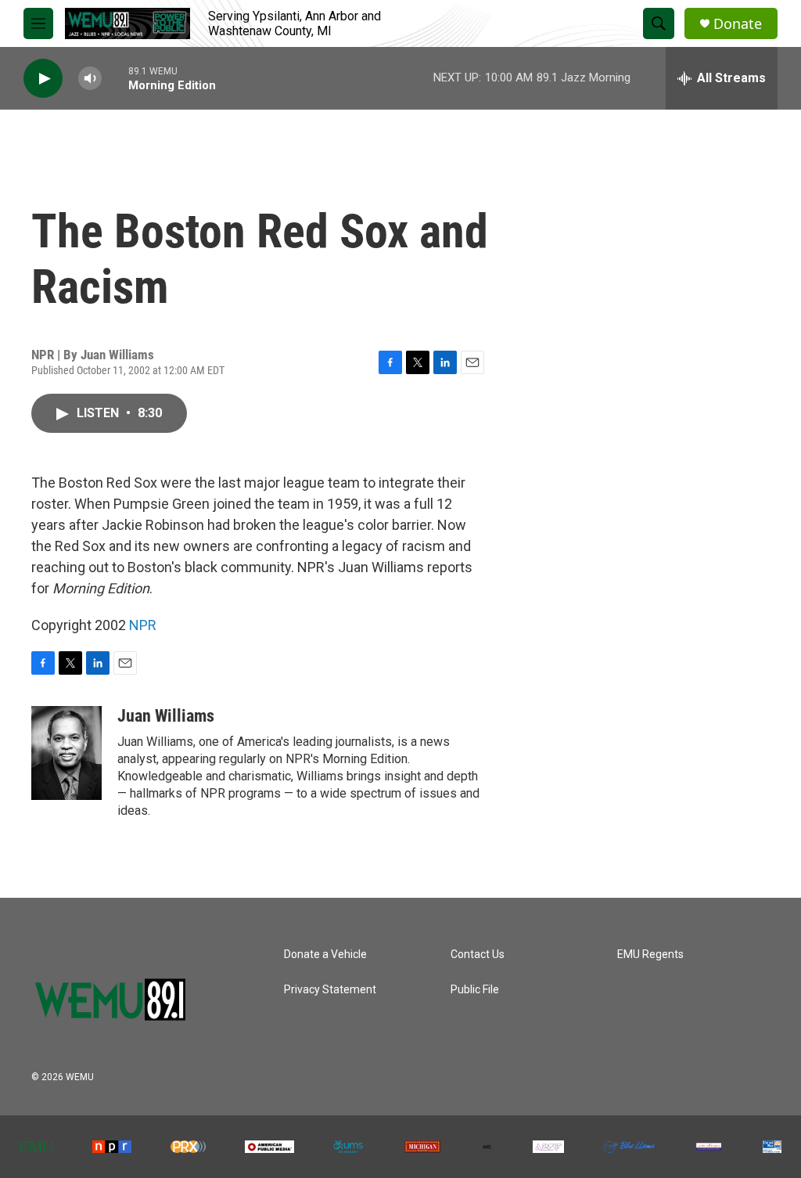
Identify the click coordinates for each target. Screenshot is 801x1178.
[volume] (90, 78)
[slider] (115, 78)
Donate (737, 24)
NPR (142, 625)
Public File (475, 990)
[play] (43, 79)
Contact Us (478, 954)
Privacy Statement (330, 990)
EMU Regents (650, 954)
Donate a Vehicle (325, 954)
